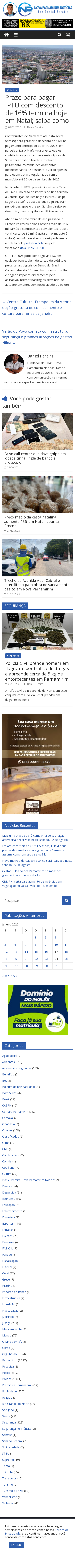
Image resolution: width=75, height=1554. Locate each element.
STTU (5, 1453)
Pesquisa (8, 1366)
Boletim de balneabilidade (19, 1087)
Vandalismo (9, 1497)
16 (46, 952)
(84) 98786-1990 (32, 248)
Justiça (6, 1323)
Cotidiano (8, 1167)
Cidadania (8, 1124)
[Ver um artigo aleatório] (68, 34)
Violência (8, 1503)
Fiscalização (10, 1261)
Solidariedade (11, 1447)
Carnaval (7, 1118)
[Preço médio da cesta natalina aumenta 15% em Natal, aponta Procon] (37, 478)
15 (36, 952)
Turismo (7, 1484)
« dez (5, 976)
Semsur (7, 1435)
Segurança (13, 656)
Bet (4, 1080)
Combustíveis (11, 1155)
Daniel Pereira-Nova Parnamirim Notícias (29, 1180)
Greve (6, 1279)
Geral (5, 1273)
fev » (14, 976)
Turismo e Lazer (12, 1491)
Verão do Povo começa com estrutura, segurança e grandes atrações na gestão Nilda (37, 337)
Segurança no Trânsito (17, 1428)
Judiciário (8, 1317)
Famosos (8, 1242)
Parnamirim (9, 1360)
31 (56, 966)
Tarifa (6, 1466)
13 (16, 952)
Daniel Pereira (35, 127)
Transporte (9, 1478)
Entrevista (8, 1217)
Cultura (6, 1174)
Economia (8, 1199)
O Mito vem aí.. (12, 1341)
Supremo (8, 1460)
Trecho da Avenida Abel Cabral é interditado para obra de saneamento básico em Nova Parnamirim (37, 584)
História (7, 1286)
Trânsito (7, 1472)
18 (66, 952)
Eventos (7, 1236)
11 (66, 945)
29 (36, 966)
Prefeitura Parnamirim (16, 1385)
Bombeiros (9, 1093)
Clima (5, 1143)
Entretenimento (12, 1211)
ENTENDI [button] (16, 1545)
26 (6, 966)
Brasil (5, 1099)
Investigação (10, 1310)
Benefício (8, 1074)
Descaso (8, 1186)
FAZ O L (7, 1248)
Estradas (7, 1230)
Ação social (9, 1056)
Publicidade (9, 1391)
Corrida (7, 1161)
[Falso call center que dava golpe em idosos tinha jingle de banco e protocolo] (37, 415)
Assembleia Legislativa (16, 1068)
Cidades (12, 90)
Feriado (7, 1254)
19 (6, 959)
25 (66, 959)
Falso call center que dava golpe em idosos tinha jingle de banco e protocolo (35, 458)
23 (46, 959)
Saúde (6, 1416)
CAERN (6, 1105)
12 (6, 952)
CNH (5, 1149)
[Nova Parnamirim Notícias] (6, 34)
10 (56, 945)
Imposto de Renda (14, 1292)
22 (36, 959)
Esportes (8, 1223)
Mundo (6, 1335)
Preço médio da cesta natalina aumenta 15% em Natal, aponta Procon (31, 521)
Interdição (8, 1304)
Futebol (7, 1267)
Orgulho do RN (12, 1354)
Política (7, 1379)
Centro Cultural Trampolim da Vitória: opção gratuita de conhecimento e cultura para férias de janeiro (37, 307)
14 (26, 952)
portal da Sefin (34, 243)
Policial (6, 1373)
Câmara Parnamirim (15, 1112)
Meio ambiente (12, 1329)
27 (16, 966)
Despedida (9, 1192)
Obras (6, 1348)
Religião (7, 1397)
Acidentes (8, 1062)
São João (8, 1410)
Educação (8, 1205)
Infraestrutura (11, 1298)
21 (26, 959)
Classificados (10, 1136)
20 (16, 959)
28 (26, 966)
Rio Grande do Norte (15, 1404)
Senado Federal (12, 1441)
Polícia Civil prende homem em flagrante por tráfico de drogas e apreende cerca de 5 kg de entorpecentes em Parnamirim (37, 671)
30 (46, 966)
